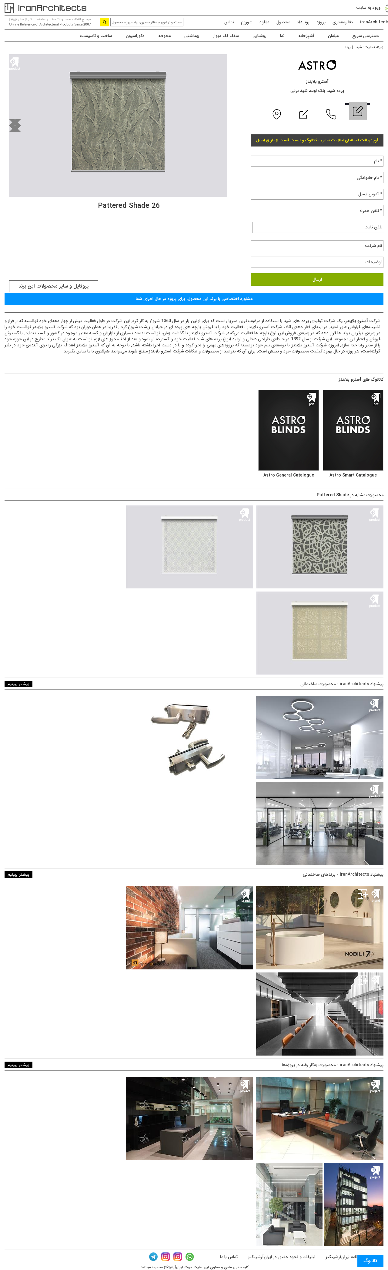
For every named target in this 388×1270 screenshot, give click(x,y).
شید (359, 47)
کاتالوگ (370, 1261)
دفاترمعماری (343, 22)
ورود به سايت (368, 7)
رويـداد (303, 22)
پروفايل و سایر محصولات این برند (53, 286)
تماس (229, 22)
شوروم (247, 22)
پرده (347, 47)
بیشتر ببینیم (18, 684)
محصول (283, 22)
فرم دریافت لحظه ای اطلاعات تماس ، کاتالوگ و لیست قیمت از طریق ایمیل (317, 140)
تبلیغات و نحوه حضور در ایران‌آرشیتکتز (281, 1257)
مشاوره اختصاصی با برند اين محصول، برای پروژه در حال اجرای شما (194, 298)
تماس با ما (229, 1257)
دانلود (264, 22)
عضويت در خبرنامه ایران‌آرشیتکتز (353, 1257)
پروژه (321, 22)
